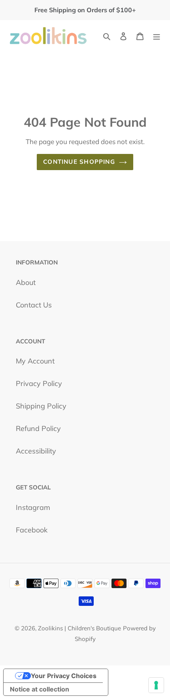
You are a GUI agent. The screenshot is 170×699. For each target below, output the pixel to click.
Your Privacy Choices (63, 676)
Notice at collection (39, 689)
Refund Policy (38, 428)
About (26, 282)
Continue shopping (79, 161)
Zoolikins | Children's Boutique (79, 628)
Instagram (33, 507)
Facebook (31, 529)
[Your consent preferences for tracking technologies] (156, 685)
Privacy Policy (39, 383)
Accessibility (36, 450)
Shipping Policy (41, 405)
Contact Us (34, 304)
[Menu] (156, 35)
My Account (35, 360)
